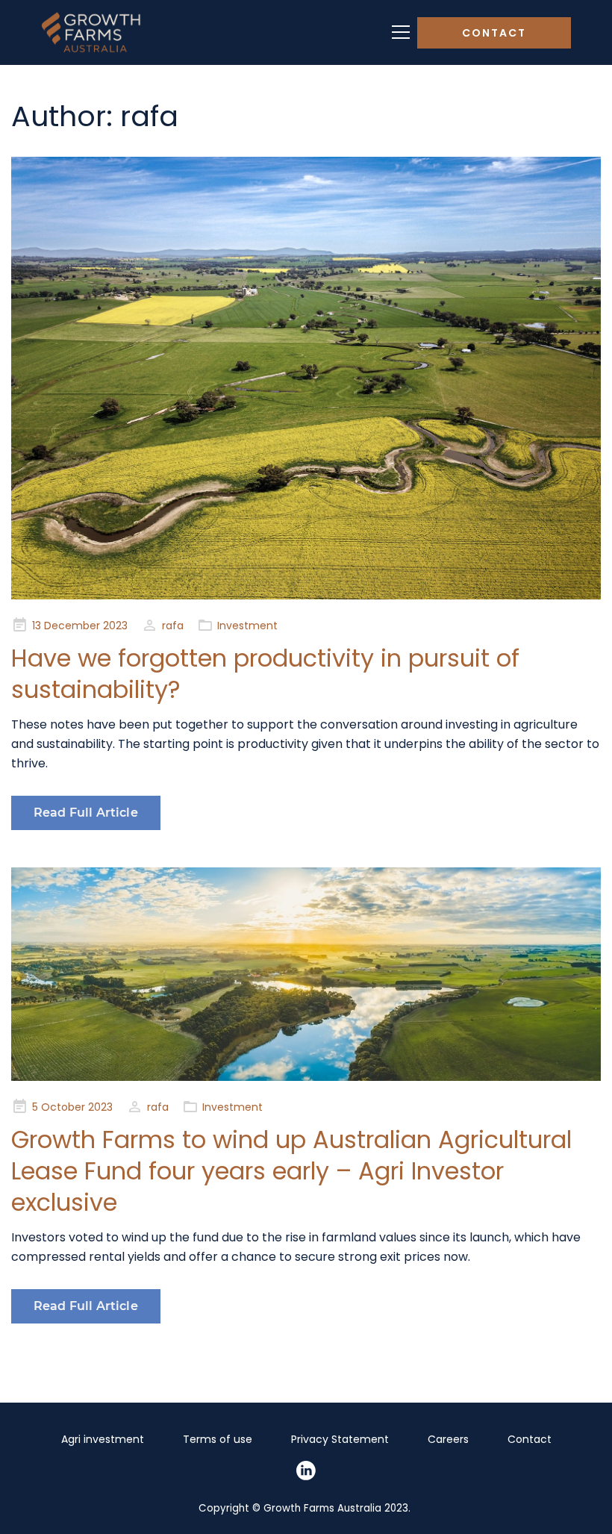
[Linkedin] (306, 1470)
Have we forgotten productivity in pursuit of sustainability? (265, 673)
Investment (247, 625)
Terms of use (217, 1439)
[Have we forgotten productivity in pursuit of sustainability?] (306, 378)
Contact (494, 32)
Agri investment (102, 1439)
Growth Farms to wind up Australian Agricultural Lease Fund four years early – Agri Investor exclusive (291, 1171)
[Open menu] (401, 32)
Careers (448, 1439)
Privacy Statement (340, 1439)
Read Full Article (86, 812)
